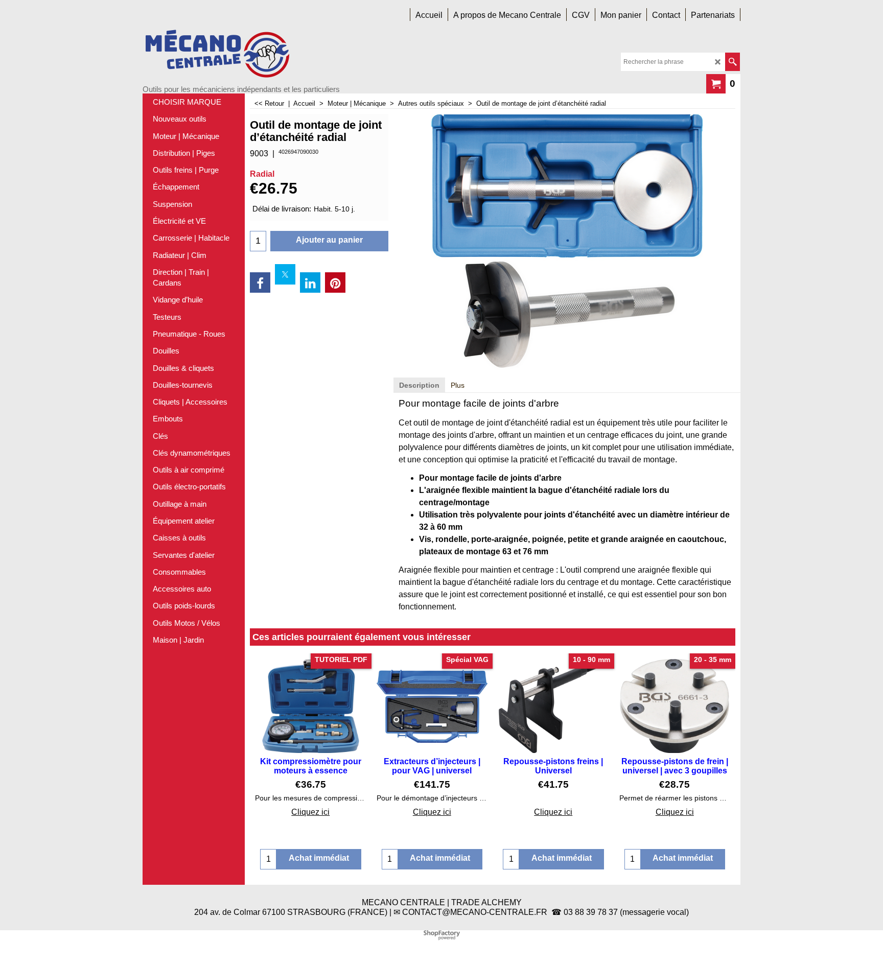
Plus (457, 385)
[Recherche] (732, 62)
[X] (285, 274)
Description (419, 385)
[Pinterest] (335, 282)
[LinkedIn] (310, 282)
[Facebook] (260, 282)
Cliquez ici (310, 812)
